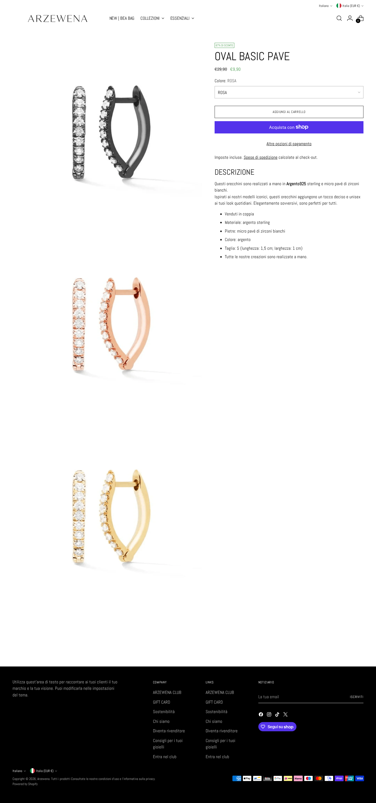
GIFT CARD (161, 702)
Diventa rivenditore (169, 731)
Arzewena (43, 779)
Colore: (225, 80)
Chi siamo (161, 721)
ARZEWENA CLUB (167, 692)
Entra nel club (164, 756)
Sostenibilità (164, 711)
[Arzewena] (57, 18)
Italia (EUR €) (351, 6)
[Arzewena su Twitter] (286, 715)
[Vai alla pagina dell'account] (350, 18)
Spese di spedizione (261, 157)
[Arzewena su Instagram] (270, 715)
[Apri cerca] (339, 18)
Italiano (324, 6)
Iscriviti (357, 697)
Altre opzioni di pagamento (289, 143)
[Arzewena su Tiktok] (278, 715)
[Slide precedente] (347, 649)
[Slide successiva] (359, 648)
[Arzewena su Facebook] (261, 715)
